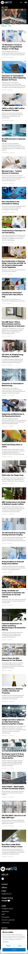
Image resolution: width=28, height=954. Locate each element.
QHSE (3, 914)
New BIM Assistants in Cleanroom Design (14, 140)
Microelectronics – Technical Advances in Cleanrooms (12, 172)
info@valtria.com (7, 894)
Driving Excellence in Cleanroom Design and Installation (13, 562)
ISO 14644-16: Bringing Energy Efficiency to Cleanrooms (12, 355)
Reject (19, 945)
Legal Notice (5, 911)
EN (21, 2)
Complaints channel (7, 909)
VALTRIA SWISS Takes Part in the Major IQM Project (14, 816)
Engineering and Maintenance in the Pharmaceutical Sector (13, 415)
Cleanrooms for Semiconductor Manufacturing (13, 384)
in (2, 879)
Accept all (14, 949)
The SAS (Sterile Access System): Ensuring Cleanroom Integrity (14, 533)
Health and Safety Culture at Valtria (12, 445)
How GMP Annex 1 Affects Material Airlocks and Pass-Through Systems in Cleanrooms (13, 324)
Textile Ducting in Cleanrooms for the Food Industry (13, 231)
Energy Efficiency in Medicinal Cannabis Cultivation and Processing (12, 690)
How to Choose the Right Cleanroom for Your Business (12, 659)
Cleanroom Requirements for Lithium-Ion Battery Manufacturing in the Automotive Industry (14, 626)
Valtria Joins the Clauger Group (12, 475)
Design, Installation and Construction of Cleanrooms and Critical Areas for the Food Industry (13, 593)
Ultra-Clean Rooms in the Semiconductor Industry (10, 202)
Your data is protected (8, 920)
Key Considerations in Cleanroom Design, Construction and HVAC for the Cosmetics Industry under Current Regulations (14, 264)
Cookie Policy (5, 923)
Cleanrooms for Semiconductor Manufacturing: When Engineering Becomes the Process (14, 77)
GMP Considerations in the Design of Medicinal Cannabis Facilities (13, 503)
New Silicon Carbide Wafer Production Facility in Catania (12, 845)
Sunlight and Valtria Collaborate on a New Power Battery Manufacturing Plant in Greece (13, 721)
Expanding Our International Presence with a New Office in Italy (12, 294)
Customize (8, 945)
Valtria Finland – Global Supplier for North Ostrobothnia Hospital (13, 787)
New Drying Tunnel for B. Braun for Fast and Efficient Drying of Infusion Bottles (13, 756)
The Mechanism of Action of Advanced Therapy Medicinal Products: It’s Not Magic (12, 46)
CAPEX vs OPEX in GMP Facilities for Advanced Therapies (13, 109)
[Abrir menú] (25, 2)
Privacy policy (5, 917)
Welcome (4, 26)
